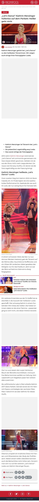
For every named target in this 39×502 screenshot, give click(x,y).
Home (3, 6)
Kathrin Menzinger (17, 156)
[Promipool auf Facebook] (10, 494)
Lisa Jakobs (8, 47)
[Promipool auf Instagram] (23, 494)
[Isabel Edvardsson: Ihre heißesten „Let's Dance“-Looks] (6, 289)
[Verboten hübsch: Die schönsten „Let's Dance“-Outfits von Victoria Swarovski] (6, 281)
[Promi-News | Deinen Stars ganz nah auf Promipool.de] (16, 2)
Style (6, 6)
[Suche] (32, 2)
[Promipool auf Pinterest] (29, 494)
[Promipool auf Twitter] (16, 494)
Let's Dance (26, 485)
